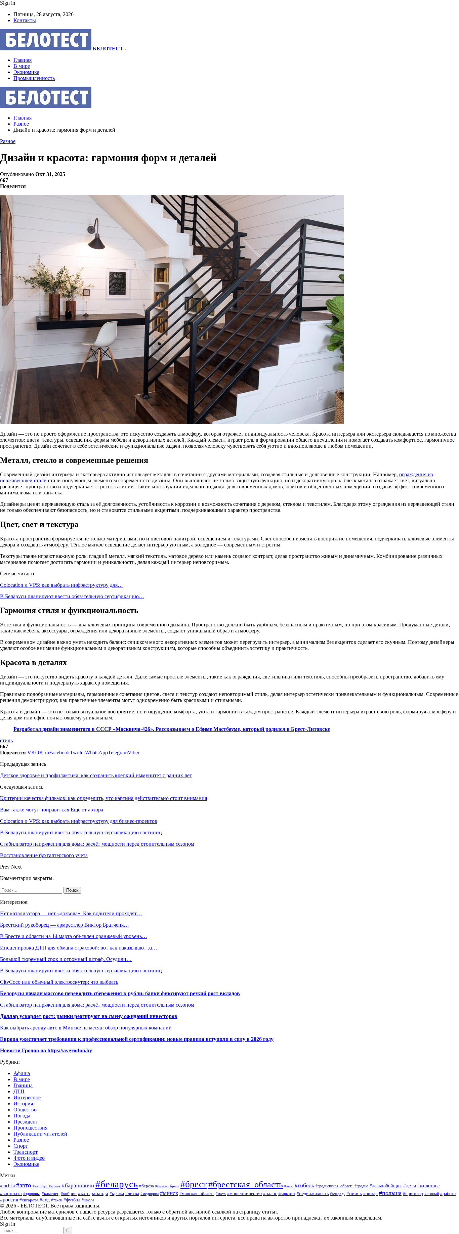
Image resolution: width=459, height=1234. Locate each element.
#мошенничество (244, 1193)
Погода (21, 1115)
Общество (25, 1109)
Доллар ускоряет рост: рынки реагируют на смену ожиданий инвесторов (88, 1016)
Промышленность (34, 78)
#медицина (149, 1193)
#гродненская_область (334, 1186)
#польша (390, 1193)
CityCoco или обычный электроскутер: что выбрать (59, 982)
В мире (21, 66)
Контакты (24, 20)
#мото (221, 1194)
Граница (23, 1085)
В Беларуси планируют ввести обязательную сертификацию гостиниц (81, 970)
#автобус (40, 1186)
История (23, 1103)
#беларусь (116, 1184)
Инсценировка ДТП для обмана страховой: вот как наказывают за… (78, 948)
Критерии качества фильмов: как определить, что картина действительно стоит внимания (103, 798)
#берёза (146, 1185)
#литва (132, 1193)
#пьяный (431, 1193)
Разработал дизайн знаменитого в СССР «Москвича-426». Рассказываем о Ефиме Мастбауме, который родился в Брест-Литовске (171, 729)
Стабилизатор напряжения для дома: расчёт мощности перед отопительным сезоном (97, 1005)
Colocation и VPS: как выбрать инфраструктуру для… (61, 585)
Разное (7, 141)
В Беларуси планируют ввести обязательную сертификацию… (72, 596)
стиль (6, 740)
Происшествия (30, 1128)
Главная (22, 60)
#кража (117, 1193)
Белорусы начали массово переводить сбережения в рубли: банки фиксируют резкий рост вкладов (120, 993)
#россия (9, 1199)
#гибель (304, 1185)
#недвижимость (313, 1193)
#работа (448, 1193)
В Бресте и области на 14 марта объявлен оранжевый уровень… (73, 936)
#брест (193, 1184)
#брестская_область (245, 1184)
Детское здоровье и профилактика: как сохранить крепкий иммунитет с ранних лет (96, 775)
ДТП (19, 1091)
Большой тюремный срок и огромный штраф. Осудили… (66, 959)
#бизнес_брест (167, 1186)
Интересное (27, 1097)
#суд (45, 1199)
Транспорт (25, 1152)
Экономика (26, 72)
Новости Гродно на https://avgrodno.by (46, 1050)
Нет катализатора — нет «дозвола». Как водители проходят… (71, 913)
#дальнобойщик (386, 1185)
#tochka (7, 1185)
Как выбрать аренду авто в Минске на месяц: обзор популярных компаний (86, 1027)
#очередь (337, 1194)
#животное (428, 1185)
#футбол (72, 1199)
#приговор (413, 1193)
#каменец (50, 1193)
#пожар (370, 1193)
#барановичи (78, 1185)
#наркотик (286, 1194)
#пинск (354, 1193)
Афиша (21, 1073)
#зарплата (11, 1193)
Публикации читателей (40, 1134)
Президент (25, 1122)
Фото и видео (29, 1158)
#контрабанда (93, 1193)
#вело (288, 1186)
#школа (88, 1200)
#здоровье (31, 1194)
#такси (56, 1200)
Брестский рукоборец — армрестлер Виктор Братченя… (64, 925)
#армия (54, 1186)
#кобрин (69, 1193)
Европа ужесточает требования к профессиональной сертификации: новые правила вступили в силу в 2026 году (137, 1039)
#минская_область (196, 1193)
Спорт (20, 1146)
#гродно (361, 1186)
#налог (270, 1193)
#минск (169, 1193)
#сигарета (28, 1200)
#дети (409, 1185)
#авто (23, 1185)
